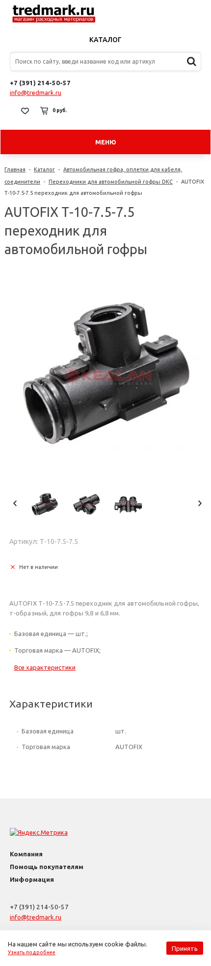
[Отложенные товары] (25, 111)
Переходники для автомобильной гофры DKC (111, 182)
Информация (32, 879)
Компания (26, 853)
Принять (185, 948)
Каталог (105, 40)
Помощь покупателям (46, 866)
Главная (15, 169)
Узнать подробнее (31, 952)
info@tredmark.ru (35, 92)
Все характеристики (45, 667)
